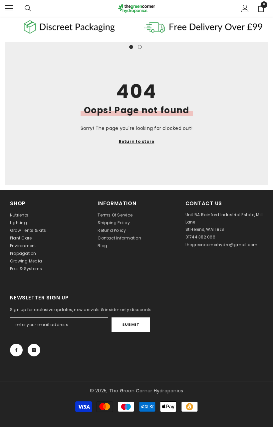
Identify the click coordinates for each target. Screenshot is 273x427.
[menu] (9, 8)
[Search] (28, 8)
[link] (69, 27)
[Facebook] (16, 350)
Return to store (136, 141)
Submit (130, 324)
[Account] (245, 8)
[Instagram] (34, 350)
